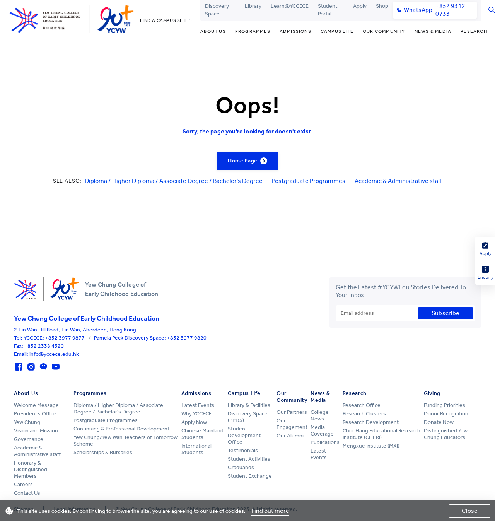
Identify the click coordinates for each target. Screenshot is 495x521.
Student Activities (249, 459)
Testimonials (243, 450)
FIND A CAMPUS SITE (163, 20)
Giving (432, 393)
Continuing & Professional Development (121, 428)
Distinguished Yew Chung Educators (446, 434)
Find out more (270, 510)
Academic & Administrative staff (398, 180)
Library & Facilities (249, 405)
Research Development (371, 422)
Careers (23, 484)
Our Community (384, 31)
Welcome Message (36, 405)
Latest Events (197, 405)
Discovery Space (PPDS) (248, 417)
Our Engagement (292, 423)
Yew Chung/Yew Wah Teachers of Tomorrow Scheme (125, 440)
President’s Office (35, 413)
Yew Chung (27, 422)
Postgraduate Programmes (308, 180)
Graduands (241, 467)
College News (320, 415)
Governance (28, 439)
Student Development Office (244, 435)
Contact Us (27, 493)
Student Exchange (250, 476)
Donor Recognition (446, 413)
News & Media (433, 31)
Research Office (362, 405)
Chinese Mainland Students (202, 434)
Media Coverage (322, 430)
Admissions (295, 31)
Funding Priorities (444, 405)
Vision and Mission (36, 430)
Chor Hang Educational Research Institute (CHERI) (381, 434)
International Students (196, 449)
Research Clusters (364, 413)
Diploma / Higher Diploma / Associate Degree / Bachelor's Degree (174, 180)
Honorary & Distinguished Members (30, 469)
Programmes (252, 31)
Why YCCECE (196, 413)
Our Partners (292, 412)
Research (474, 31)
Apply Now (194, 422)
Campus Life (337, 31)
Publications (325, 442)
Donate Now (439, 422)
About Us (213, 31)
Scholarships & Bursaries (102, 452)
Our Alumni (290, 435)
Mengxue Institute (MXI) (371, 445)
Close (470, 510)
